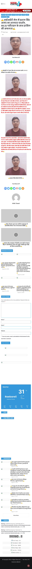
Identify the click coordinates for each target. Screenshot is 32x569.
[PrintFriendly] (20, 61)
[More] (23, 61)
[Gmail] (17, 61)
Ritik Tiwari (5, 32)
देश (17, 14)
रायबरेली (27, 14)
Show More (16, 515)
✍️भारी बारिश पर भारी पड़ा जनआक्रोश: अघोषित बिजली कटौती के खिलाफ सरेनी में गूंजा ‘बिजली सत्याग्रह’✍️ (20, 501)
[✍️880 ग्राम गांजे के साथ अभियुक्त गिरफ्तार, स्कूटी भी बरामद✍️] (8, 281)
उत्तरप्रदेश (3, 14)
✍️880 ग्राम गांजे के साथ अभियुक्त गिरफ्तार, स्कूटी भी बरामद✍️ (7, 288)
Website (3, 330)
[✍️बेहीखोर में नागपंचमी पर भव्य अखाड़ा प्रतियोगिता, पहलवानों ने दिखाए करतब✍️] (5, 495)
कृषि (6, 14)
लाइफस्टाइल (4, 16)
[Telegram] (14, 61)
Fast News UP (25, 559)
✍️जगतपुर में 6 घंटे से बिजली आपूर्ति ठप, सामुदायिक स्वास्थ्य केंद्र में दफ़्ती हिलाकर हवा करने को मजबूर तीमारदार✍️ (24, 288)
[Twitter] (8, 61)
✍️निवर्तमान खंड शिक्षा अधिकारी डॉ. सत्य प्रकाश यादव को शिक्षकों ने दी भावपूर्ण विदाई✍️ (20, 508)
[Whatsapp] (11, 61)
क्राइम (10, 14)
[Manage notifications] (28, 566)
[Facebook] (5, 61)
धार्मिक (20, 14)
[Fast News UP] (16, 3)
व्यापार (8, 16)
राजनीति (23, 14)
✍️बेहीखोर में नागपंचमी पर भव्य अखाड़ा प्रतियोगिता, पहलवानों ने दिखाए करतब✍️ (20, 493)
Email (3, 325)
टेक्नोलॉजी (13, 14)
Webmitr (18, 562)
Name (3, 319)
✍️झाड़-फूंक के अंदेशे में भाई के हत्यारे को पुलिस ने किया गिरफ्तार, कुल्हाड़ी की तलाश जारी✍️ (8, 265)
